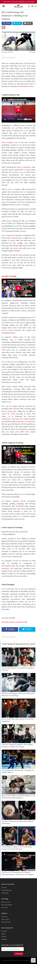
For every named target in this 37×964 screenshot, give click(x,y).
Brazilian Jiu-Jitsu (7, 52)
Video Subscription (6, 905)
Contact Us (4, 917)
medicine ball (7, 568)
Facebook (4, 931)
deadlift (17, 251)
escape (32, 180)
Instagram (4, 939)
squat (15, 248)
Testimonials (5, 893)
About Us (4, 887)
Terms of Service (6, 922)
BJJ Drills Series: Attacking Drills (14, 622)
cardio (21, 380)
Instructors (4, 907)
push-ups (19, 422)
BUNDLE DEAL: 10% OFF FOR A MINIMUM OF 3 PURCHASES (18, 1)
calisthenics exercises (10, 419)
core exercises (29, 422)
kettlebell (20, 506)
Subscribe (18, 954)
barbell (14, 238)
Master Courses (6, 902)
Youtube (3, 936)
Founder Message (6, 890)
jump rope (12, 411)
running (17, 389)
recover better (7, 330)
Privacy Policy (5, 919)
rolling (15, 337)
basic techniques (24, 167)
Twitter (3, 934)
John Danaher (7, 142)
